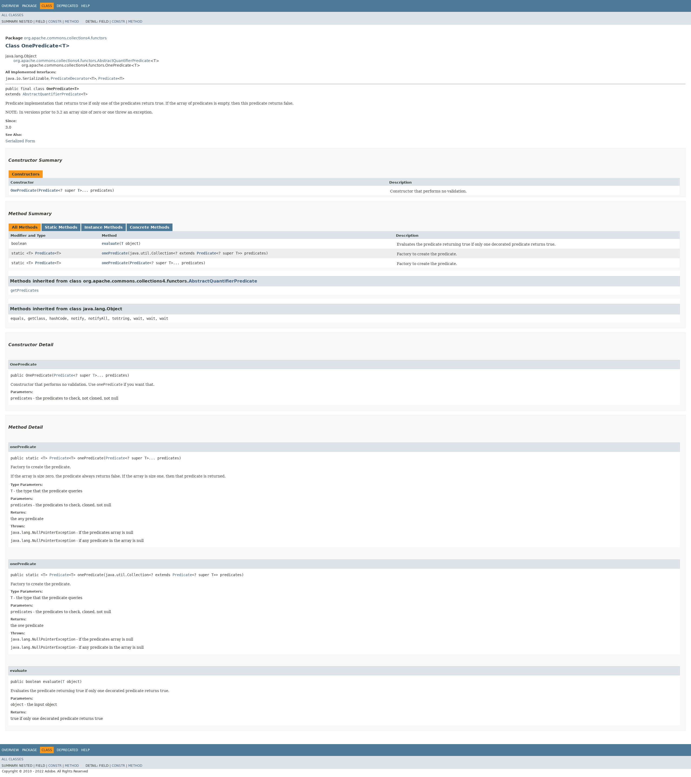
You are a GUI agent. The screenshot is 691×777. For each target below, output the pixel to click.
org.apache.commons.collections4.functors (65, 38)
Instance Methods (103, 227)
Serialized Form (20, 141)
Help (85, 6)
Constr (55, 21)
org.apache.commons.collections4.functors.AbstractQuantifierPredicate (81, 61)
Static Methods (61, 227)
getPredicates (25, 290)
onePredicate (115, 253)
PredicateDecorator (70, 78)
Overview (10, 6)
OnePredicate (23, 190)
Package (29, 6)
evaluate (110, 243)
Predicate (108, 78)
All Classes (12, 15)
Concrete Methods (149, 227)
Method (72, 21)
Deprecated (67, 6)
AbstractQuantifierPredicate (52, 94)
